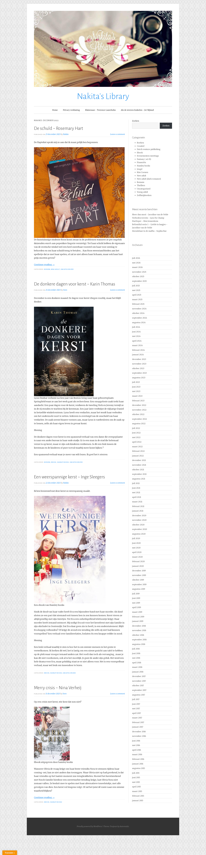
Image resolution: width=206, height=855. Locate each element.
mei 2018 (136, 658)
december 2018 (139, 626)
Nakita (66, 134)
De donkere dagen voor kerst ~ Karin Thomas (74, 284)
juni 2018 (136, 653)
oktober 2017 (138, 685)
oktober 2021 (138, 469)
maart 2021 (137, 502)
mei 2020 (136, 548)
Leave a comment (117, 134)
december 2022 (139, 405)
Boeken (47, 269)
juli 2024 (136, 327)
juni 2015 (136, 777)
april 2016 (136, 750)
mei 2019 (136, 603)
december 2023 (139, 359)
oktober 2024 (138, 313)
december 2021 (139, 460)
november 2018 (139, 630)
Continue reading (44, 264)
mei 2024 (136, 336)
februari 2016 (138, 759)
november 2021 (139, 465)
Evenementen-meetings (148, 156)
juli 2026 (136, 258)
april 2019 (136, 607)
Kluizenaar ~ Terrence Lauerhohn (100, 110)
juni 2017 (136, 704)
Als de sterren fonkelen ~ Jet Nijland (137, 110)
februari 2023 (138, 401)
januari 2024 (138, 354)
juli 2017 (135, 699)
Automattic (124, 826)
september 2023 (139, 373)
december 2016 (139, 731)
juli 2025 (136, 286)
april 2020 (137, 552)
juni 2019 (136, 598)
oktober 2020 (138, 525)
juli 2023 (136, 382)
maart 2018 (137, 667)
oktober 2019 (138, 580)
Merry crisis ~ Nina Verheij (57, 687)
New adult (55, 269)
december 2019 (139, 571)
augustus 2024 (139, 322)
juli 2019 (136, 594)
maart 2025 (137, 299)
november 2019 (139, 575)
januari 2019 (137, 621)
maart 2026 (137, 267)
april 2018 (136, 663)
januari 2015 (137, 800)
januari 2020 (138, 566)
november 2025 (139, 272)
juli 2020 (136, 538)
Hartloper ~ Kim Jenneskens (145, 221)
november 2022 (139, 410)
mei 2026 (136, 263)
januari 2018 (137, 672)
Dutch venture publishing (148, 149)
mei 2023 (136, 391)
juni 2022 (136, 433)
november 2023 (139, 364)
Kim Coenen (142, 172)
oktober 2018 (138, 635)
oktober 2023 (138, 368)
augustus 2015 (138, 768)
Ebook (53, 462)
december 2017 (139, 676)
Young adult (142, 192)
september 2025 (139, 281)
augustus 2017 (138, 695)
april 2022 (136, 442)
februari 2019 (138, 617)
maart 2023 (137, 396)
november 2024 (139, 309)
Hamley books (63, 462)
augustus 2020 (139, 534)
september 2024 (139, 318)
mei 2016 (136, 745)
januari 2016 (137, 764)
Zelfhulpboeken (144, 195)
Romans (140, 182)
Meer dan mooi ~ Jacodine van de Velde (150, 214)
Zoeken (135, 121)
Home (55, 110)
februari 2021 (138, 506)
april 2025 (136, 295)
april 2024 (137, 341)
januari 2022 (138, 456)
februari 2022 (138, 451)
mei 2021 (136, 492)
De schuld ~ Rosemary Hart (58, 128)
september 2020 (139, 529)
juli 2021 (136, 483)
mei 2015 (136, 782)
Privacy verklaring (71, 110)
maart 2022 (137, 446)
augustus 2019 (138, 589)
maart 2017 (137, 718)
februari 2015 (138, 796)
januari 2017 (137, 727)
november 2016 (139, 736)
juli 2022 (136, 428)
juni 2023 (136, 387)
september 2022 (139, 419)
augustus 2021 (138, 479)
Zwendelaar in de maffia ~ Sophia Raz (149, 231)
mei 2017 (136, 708)
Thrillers (141, 185)
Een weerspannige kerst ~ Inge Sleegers (69, 477)
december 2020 (139, 515)
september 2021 (139, 474)
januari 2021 (137, 511)
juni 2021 (136, 488)
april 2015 (136, 787)
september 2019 (139, 584)
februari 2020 (138, 561)
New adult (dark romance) (149, 179)
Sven (65, 290)
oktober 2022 (138, 414)
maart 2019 (137, 612)
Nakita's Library (103, 96)
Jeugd (139, 169)
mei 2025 (136, 290)
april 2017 (136, 713)
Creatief (140, 146)
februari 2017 (138, 722)
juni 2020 (136, 543)
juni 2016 (136, 741)
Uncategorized (67, 269)
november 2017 (139, 681)
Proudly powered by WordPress (89, 826)
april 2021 (136, 497)
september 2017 (139, 690)
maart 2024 (137, 345)
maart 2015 (137, 791)
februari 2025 (138, 304)
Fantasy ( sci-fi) (144, 159)
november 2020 (139, 520)
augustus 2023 (138, 378)
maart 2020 (137, 557)
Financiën (141, 162)
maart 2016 (137, 754)
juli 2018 (136, 649)
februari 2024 (138, 350)
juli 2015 (135, 773)
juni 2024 (136, 332)
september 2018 (139, 639)
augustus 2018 (138, 644)
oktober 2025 (138, 276)
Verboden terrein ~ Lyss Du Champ (148, 218)
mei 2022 (136, 437)
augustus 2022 (138, 423)
